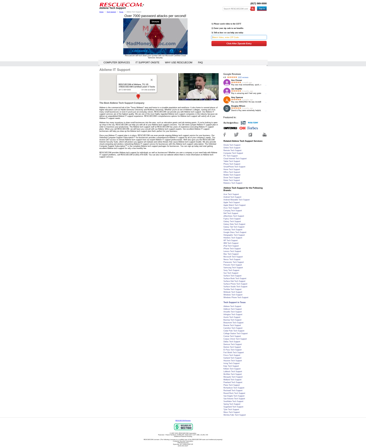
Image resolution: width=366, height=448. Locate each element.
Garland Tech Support (232, 358)
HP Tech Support (230, 240)
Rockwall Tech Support (232, 390)
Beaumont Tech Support (233, 323)
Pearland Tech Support (232, 382)
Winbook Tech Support (232, 292)
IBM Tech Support (230, 243)
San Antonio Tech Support (234, 399)
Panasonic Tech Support (233, 262)
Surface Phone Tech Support (235, 284)
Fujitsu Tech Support (232, 219)
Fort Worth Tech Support (233, 352)
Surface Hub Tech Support (234, 281)
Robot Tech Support (231, 180)
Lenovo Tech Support (232, 251)
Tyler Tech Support (231, 409)
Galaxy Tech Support (232, 221)
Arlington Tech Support (232, 314)
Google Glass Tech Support (234, 232)
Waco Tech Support (231, 412)
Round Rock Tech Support (234, 393)
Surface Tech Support (232, 276)
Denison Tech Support (232, 344)
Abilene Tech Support (232, 306)
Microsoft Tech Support (233, 257)
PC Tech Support (230, 156)
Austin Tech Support (231, 317)
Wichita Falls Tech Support (234, 415)
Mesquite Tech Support (233, 377)
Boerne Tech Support (232, 325)
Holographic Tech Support (234, 235)
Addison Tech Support (232, 309)
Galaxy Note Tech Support (234, 224)
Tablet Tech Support (231, 161)
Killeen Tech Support (232, 369)
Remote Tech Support (232, 150)
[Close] (151, 79)
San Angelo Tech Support (233, 396)
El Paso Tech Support (232, 350)
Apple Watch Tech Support (234, 205)
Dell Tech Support (230, 213)
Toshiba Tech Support (232, 289)
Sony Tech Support (231, 270)
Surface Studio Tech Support (235, 287)
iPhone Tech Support (232, 249)
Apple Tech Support (231, 202)
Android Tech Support (232, 197)
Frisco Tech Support (231, 355)
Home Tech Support (231, 169)
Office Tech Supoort (231, 172)
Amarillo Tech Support (232, 312)
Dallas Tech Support (231, 342)
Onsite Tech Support (231, 145)
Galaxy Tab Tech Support (233, 227)
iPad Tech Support (231, 246)
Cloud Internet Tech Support (235, 158)
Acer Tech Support (231, 194)
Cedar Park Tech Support (233, 331)
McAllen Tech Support (232, 374)
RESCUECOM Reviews (183, 420)
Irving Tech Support (231, 363)
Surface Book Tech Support (234, 278)
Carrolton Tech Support (232, 328)
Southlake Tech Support (233, 401)
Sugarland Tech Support (233, 407)
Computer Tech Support (233, 153)
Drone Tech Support (231, 177)
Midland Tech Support (232, 380)
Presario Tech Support (232, 265)
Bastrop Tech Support (232, 320)
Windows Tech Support (232, 295)
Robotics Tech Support (232, 183)
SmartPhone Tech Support (234, 167)
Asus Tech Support (231, 208)
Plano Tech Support (231, 385)
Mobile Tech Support (231, 175)
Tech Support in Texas (234, 302)
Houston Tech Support (232, 361)
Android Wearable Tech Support (236, 200)
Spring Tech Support (231, 404)
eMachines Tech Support (233, 216)
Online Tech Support (231, 148)
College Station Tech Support (235, 333)
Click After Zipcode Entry (238, 43)
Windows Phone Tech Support (235, 297)
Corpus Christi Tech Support (235, 339)
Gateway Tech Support (232, 230)
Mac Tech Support (231, 254)
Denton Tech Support (232, 347)
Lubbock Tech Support (232, 371)
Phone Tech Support (231, 164)
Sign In (262, 8)
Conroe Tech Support (232, 336)
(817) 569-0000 (258, 3)
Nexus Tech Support (231, 259)
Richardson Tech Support (233, 388)
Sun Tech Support (230, 273)
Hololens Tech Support (232, 238)
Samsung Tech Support (233, 268)
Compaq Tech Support (232, 210)
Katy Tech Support (231, 366)
